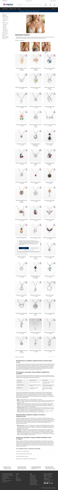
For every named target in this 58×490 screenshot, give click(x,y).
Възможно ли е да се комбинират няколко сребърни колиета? (26, 458)
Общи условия (18, 479)
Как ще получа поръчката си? (7, 480)
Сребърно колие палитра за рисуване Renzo (35, 144)
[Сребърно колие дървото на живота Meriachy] (21, 342)
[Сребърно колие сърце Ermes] (35, 174)
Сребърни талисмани (33, 481)
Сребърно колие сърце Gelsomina (21, 313)
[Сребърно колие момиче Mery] (21, 324)
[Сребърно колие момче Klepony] (49, 342)
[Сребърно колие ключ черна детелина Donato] (35, 268)
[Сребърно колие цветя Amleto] (35, 79)
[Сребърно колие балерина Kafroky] (35, 342)
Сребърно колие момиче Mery (21, 332)
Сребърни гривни (4, 32)
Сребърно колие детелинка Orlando (21, 182)
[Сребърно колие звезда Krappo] (35, 324)
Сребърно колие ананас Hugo (21, 237)
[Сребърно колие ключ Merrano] (49, 324)
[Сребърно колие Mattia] (49, 174)
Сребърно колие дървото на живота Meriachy (21, 351)
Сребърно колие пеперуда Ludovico (21, 87)
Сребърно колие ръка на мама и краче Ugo (21, 69)
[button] (54, 8)
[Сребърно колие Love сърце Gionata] (49, 117)
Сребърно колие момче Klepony (49, 350)
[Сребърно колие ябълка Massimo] (35, 211)
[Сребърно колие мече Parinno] (35, 287)
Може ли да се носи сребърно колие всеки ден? (24, 453)
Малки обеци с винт (5, 30)
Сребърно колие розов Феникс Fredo (49, 237)
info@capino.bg (48, 475)
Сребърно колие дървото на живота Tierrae (35, 314)
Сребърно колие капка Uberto (49, 256)
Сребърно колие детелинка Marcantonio (49, 163)
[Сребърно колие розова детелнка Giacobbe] (21, 192)
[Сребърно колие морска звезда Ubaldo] (35, 155)
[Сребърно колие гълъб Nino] (49, 211)
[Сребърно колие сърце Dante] (21, 268)
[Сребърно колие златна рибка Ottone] (21, 211)
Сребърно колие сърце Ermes (35, 182)
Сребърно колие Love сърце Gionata (49, 124)
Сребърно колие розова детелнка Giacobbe (21, 201)
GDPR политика (29, 250)
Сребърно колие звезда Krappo (35, 332)
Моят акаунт (45, 5)
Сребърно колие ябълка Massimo (35, 219)
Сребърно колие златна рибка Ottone (21, 219)
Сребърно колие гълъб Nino (49, 219)
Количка (54, 5)
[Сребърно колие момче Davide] (49, 305)
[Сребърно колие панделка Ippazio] (21, 98)
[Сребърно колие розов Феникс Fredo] (49, 230)
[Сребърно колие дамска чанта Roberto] (49, 79)
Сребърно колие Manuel (21, 256)
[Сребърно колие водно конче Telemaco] (35, 60)
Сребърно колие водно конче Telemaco (35, 69)
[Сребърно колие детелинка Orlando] (21, 174)
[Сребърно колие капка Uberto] (49, 249)
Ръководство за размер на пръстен (7, 475)
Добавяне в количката (21, 72)
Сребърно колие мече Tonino (49, 106)
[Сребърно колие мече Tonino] (49, 98)
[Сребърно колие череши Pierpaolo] (21, 155)
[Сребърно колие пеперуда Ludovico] (21, 79)
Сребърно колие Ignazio (49, 143)
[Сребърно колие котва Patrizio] (21, 287)
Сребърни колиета (5, 16)
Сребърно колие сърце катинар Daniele (35, 238)
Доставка (3, 479)
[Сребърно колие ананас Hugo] (21, 230)
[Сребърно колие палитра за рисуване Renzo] (35, 136)
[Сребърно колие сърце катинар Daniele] (35, 230)
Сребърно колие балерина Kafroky (35, 350)
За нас (17, 476)
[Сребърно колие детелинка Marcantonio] (49, 155)
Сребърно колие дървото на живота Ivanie (35, 125)
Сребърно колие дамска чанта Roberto (49, 88)
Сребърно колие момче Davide (49, 313)
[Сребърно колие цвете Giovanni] (21, 117)
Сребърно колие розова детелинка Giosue (35, 257)
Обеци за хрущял (5, 31)
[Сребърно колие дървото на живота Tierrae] (35, 305)
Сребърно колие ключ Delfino (49, 200)
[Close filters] (11, 15)
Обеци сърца (5, 26)
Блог (17, 475)
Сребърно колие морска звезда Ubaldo (35, 163)
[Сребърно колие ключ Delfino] (49, 192)
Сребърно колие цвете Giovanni (21, 124)
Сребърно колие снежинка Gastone (35, 106)
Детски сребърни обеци (33, 480)
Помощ (50, 5)
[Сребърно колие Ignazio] (49, 136)
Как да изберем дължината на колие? (22, 456)
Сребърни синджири (5, 37)
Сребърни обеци (4, 22)
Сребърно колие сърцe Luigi (21, 143)
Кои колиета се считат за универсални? (22, 451)
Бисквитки (25, 250)
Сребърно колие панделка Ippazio (21, 106)
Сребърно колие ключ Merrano (49, 332)
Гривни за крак (4, 38)
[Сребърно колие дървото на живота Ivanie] (35, 117)
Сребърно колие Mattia (49, 182)
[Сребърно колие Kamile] (49, 287)
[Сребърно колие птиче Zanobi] (49, 268)
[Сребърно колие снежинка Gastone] (35, 98)
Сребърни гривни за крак (34, 484)
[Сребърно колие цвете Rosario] (35, 192)
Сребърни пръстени (33, 479)
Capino (3, 13)
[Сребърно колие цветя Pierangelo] (49, 60)
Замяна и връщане (5, 476)
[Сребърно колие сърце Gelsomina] (21, 305)
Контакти (33, 250)
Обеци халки (4, 25)
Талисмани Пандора (5, 36)
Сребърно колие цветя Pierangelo (49, 68)
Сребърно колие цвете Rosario (35, 200)
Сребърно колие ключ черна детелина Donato (35, 276)
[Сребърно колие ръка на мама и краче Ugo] (21, 60)
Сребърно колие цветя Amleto (35, 87)
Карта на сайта (4, 481)
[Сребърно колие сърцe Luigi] (21, 136)
